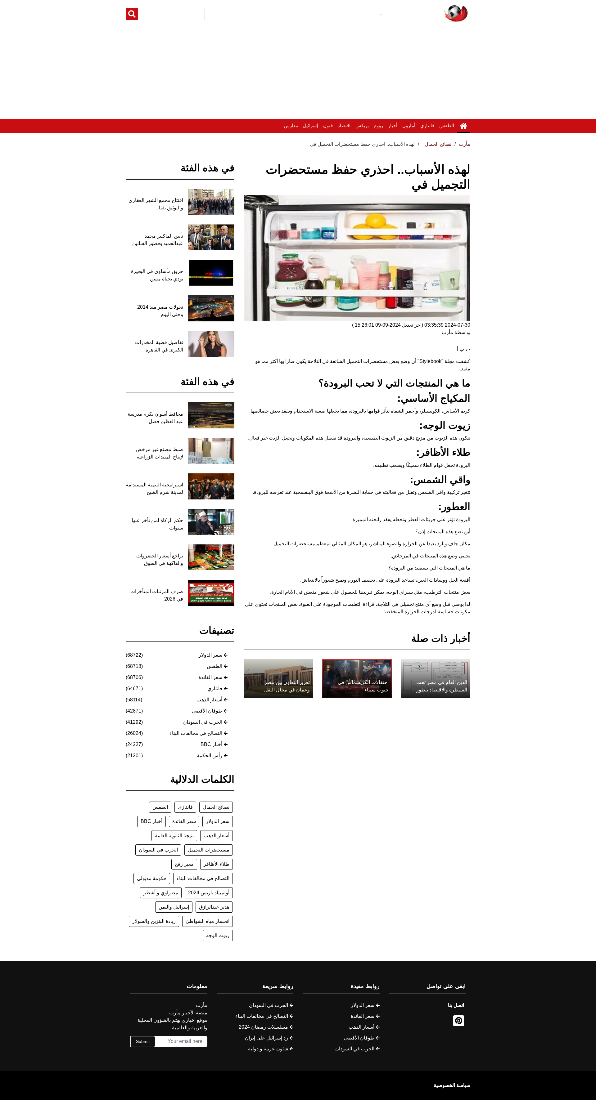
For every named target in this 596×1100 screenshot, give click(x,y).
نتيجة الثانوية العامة (174, 835)
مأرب (464, 144)
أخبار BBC (211, 744)
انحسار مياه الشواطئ (207, 921)
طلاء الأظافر (216, 864)
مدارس (291, 125)
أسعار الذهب (209, 699)
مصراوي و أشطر (160, 892)
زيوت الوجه (217, 935)
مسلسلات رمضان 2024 (263, 1027)
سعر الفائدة (210, 677)
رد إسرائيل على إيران (266, 1037)
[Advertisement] (298, 71)
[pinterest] (458, 1020)
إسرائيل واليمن (174, 907)
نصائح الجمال (216, 807)
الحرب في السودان (202, 722)
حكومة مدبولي (152, 878)
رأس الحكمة (209, 755)
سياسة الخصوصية (452, 1085)
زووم (378, 125)
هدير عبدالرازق (214, 907)
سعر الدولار (210, 655)
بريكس (362, 125)
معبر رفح (184, 864)
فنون (328, 125)
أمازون (408, 125)
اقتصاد (344, 125)
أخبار (392, 125)
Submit (143, 1041)
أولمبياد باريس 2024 (208, 892)
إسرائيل (310, 125)
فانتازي (427, 125)
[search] (132, 14)
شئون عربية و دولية (268, 1048)
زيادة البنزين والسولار (154, 921)
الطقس (446, 125)
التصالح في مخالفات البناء (195, 733)
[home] (463, 126)
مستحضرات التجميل (208, 849)
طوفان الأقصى (207, 710)
